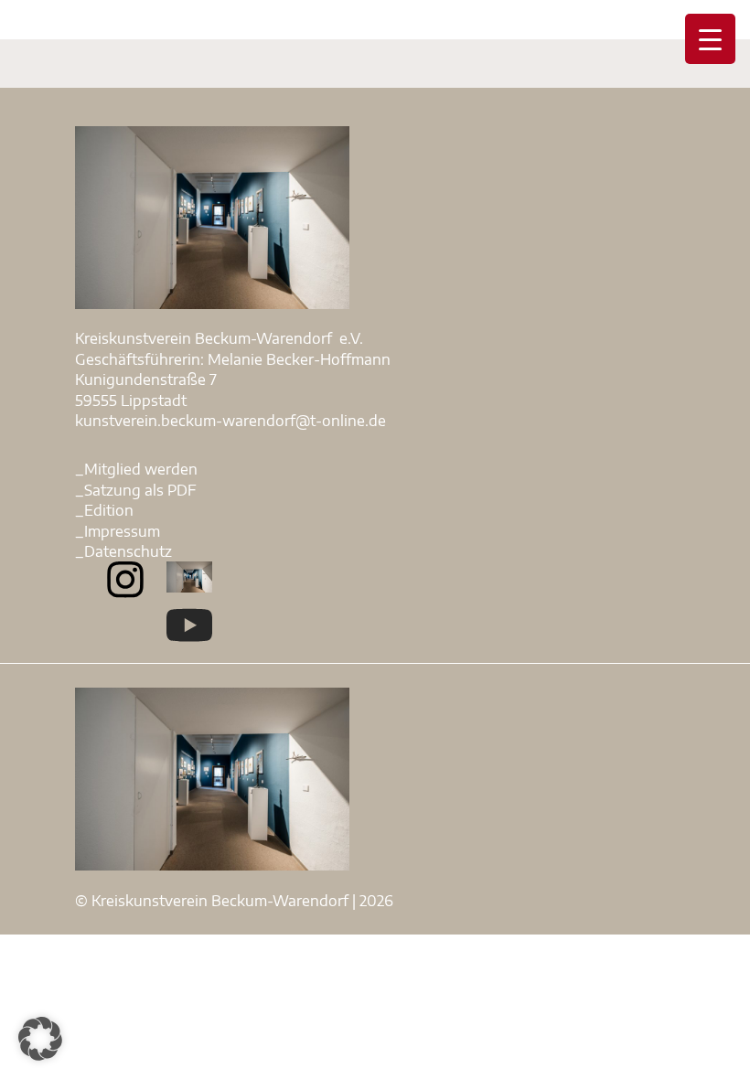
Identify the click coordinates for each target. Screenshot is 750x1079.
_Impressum (117, 531)
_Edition (104, 510)
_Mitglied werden (136, 469)
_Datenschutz (123, 551)
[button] (40, 1039)
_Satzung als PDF (136, 490)
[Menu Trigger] (710, 39)
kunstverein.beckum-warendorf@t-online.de (230, 420)
